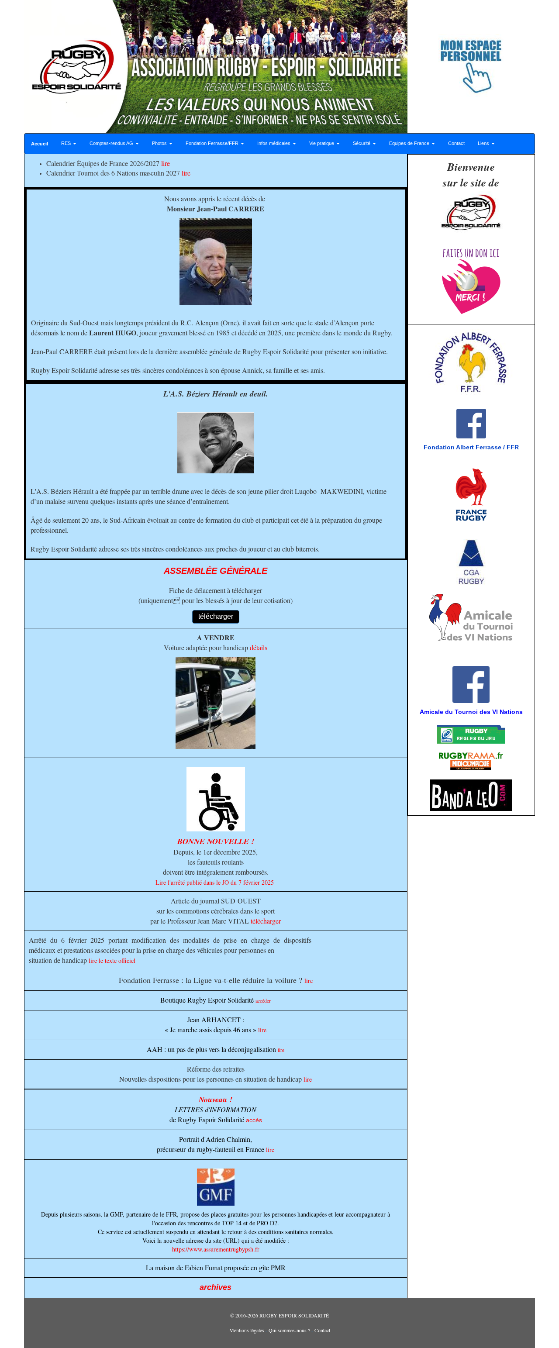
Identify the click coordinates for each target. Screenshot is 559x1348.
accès (254, 1120)
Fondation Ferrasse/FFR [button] (213, 143)
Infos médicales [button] (274, 143)
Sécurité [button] (362, 143)
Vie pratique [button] (322, 143)
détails (258, 647)
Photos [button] (160, 143)
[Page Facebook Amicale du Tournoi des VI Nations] (413, 657)
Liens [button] (484, 143)
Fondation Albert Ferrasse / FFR (471, 447)
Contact (456, 143)
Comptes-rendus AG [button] (112, 143)
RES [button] (66, 143)
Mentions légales (246, 1330)
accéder (263, 1000)
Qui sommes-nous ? (289, 1330)
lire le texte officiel (112, 960)
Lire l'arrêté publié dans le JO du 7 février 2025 (214, 882)
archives (215, 1287)
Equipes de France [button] (410, 143)
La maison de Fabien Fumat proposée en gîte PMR (216, 1267)
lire (165, 163)
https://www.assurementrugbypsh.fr (215, 1249)
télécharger (266, 920)
